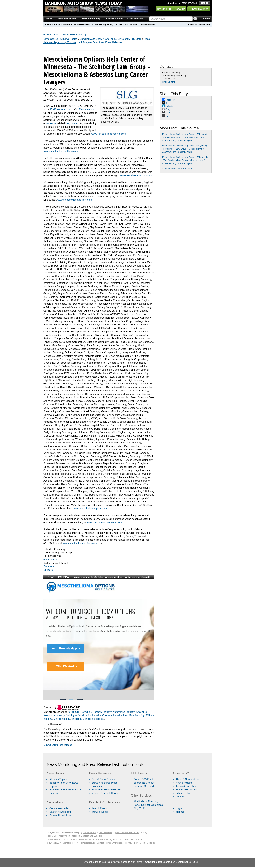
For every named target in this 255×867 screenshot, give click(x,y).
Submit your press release (57, 744)
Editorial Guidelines (186, 789)
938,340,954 (124, 24)
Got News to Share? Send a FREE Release (64, 34)
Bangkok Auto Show (98, 38)
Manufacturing (137, 715)
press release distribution (127, 832)
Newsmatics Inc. (54, 839)
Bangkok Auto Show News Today (83, 3)
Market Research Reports (106, 793)
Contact (206, 18)
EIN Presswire (105, 832)
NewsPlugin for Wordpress (148, 804)
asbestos (51, 123)
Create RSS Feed (143, 779)
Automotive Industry (124, 711)
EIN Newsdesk (89, 832)
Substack (98, 835)
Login (179, 808)
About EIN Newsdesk (187, 779)
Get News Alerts (114, 18)
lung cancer (71, 123)
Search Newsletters (60, 811)
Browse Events (100, 811)
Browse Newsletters (60, 815)
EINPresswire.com (60, 109)
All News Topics (68, 38)
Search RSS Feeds (144, 782)
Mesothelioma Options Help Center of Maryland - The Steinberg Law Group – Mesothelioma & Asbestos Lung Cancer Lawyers (185, 137)
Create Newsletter (59, 808)
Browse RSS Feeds (144, 786)
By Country (124, 38)
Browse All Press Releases (106, 789)
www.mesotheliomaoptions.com (108, 133)
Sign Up (180, 811)
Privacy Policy (183, 793)
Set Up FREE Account (171, 9)
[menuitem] (66, 784)
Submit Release (199, 9)
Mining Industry (61, 718)
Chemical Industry (112, 715)
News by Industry (91, 18)
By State (136, 38)
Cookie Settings (147, 842)
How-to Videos (184, 782)
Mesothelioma (87, 109)
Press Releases (135, 18)
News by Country (67, 18)
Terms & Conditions (186, 786)
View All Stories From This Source (178, 168)
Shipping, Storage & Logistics (87, 718)
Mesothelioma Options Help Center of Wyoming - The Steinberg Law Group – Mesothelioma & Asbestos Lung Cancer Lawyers (185, 148)
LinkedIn (48, 570)
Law (125, 715)
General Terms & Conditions (110, 842)
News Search (50, 38)
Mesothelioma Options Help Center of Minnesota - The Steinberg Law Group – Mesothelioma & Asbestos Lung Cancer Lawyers (185, 160)
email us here (50, 559)
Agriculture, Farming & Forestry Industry (90, 711)
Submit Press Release (104, 779)
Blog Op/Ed (140, 808)
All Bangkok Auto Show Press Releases (100, 42)
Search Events (100, 808)
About (48, 18)
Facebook (48, 566)
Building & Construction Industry (83, 715)
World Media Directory (146, 801)
